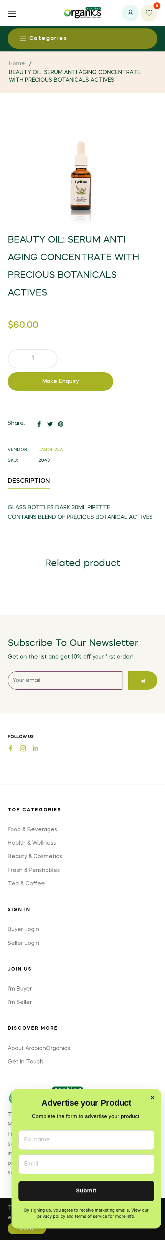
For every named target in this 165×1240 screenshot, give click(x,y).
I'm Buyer (20, 989)
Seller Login (23, 943)
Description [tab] (29, 481)
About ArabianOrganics (39, 1048)
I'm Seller (20, 1002)
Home (17, 63)
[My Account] (130, 13)
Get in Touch (25, 1062)
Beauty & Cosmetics (35, 856)
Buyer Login (23, 929)
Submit (86, 1191)
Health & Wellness (32, 843)
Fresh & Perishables (34, 870)
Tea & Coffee (26, 884)
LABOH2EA (50, 450)
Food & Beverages (32, 829)
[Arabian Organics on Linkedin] (35, 747)
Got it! (27, 1228)
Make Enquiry (60, 381)
